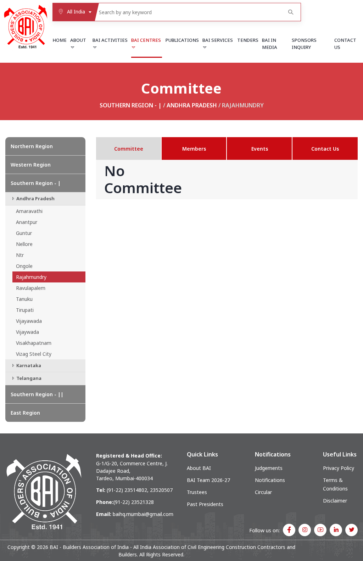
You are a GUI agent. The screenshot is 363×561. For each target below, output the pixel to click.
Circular (263, 492)
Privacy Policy (338, 468)
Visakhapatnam (33, 343)
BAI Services (217, 40)
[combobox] (73, 12)
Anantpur (26, 222)
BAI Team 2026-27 (208, 480)
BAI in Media (269, 43)
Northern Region (32, 146)
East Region (25, 412)
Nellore (24, 244)
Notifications (270, 480)
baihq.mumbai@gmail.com (143, 514)
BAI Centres (146, 40)
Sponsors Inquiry (304, 43)
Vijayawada (29, 321)
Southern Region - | (131, 105)
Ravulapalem (30, 288)
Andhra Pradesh (192, 105)
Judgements (269, 468)
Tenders (247, 40)
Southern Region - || (37, 394)
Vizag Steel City (33, 353)
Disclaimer (335, 500)
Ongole (24, 266)
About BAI (199, 468)
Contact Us (345, 43)
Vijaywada (27, 332)
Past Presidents (205, 504)
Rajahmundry (31, 277)
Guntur (24, 233)
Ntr (20, 255)
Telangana (28, 378)
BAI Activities (110, 40)
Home (59, 40)
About (78, 40)
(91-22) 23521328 (133, 502)
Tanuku (24, 299)
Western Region (31, 164)
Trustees (197, 492)
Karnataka (28, 365)
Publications (182, 40)
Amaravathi (29, 211)
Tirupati (25, 310)
